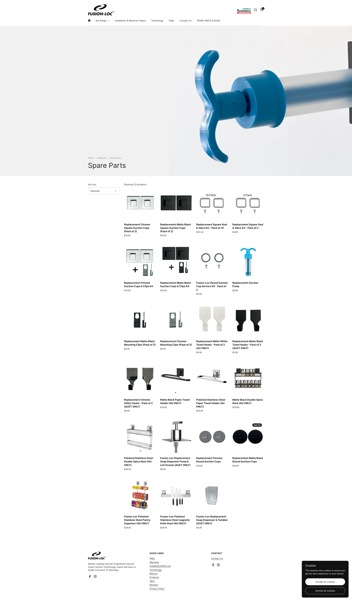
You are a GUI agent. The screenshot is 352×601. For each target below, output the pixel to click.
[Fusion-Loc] (101, 9)
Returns (153, 573)
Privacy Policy (157, 588)
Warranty (154, 562)
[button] (255, 10)
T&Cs (152, 581)
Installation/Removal (160, 566)
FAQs (152, 558)
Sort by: (92, 184)
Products (154, 577)
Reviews (154, 584)
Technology (156, 569)
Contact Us (217, 558)
